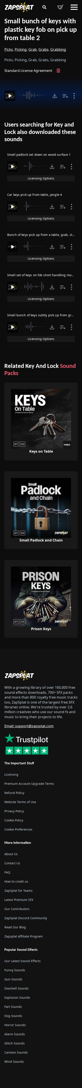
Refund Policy (14, 793)
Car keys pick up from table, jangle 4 (34, 195)
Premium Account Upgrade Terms (29, 784)
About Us (11, 854)
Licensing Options (41, 178)
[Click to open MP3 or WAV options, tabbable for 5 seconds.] (54, 96)
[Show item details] (74, 96)
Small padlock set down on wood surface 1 (39, 154)
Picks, (9, 49)
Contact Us (12, 863)
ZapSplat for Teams (18, 890)
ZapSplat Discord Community (25, 918)
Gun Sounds (13, 979)
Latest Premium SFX (18, 900)
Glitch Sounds (14, 1043)
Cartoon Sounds (16, 1052)
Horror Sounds (15, 1025)
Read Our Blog (15, 927)
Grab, (33, 49)
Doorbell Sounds (16, 988)
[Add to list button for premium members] (65, 96)
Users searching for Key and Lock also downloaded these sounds (40, 132)
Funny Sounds (14, 970)
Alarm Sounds (14, 1034)
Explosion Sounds (17, 997)
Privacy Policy (14, 811)
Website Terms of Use (20, 802)
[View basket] (60, 7)
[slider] (33, 95)
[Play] (10, 96)
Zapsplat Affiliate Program (23, 936)
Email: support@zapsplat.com (29, 726)
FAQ (7, 872)
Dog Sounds (13, 1016)
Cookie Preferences (18, 829)
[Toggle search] (44, 7)
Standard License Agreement (28, 70)
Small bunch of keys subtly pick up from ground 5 (44, 315)
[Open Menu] (74, 7)
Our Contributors (17, 909)
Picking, (21, 49)
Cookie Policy (13, 820)
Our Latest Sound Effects (22, 961)
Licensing (11, 774)
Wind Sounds (14, 1061)
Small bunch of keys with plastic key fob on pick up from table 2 (40, 30)
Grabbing (58, 49)
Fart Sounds (13, 1007)
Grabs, (43, 49)
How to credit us (16, 881)
